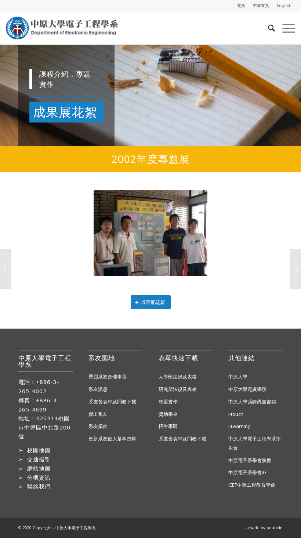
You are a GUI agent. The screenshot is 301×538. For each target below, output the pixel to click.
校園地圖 (39, 450)
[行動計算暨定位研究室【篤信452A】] (5, 269)
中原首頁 (261, 5)
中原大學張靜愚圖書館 (252, 401)
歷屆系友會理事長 (107, 376)
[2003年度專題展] (295, 269)
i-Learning (239, 426)
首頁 (241, 5)
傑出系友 (98, 414)
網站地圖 (39, 468)
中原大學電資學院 (247, 389)
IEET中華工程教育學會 (251, 485)
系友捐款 (98, 426)
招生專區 (168, 426)
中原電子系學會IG (247, 472)
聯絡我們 (39, 486)
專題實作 (168, 401)
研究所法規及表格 (178, 389)
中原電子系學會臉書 (249, 460)
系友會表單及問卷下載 (112, 401)
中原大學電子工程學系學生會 (254, 443)
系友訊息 (98, 389)
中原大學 (237, 376)
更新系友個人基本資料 (112, 438)
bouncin (274, 527)
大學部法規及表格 (178, 376)
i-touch (235, 414)
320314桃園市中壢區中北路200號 (44, 427)
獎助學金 (168, 414)
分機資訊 (39, 477)
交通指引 (39, 459)
